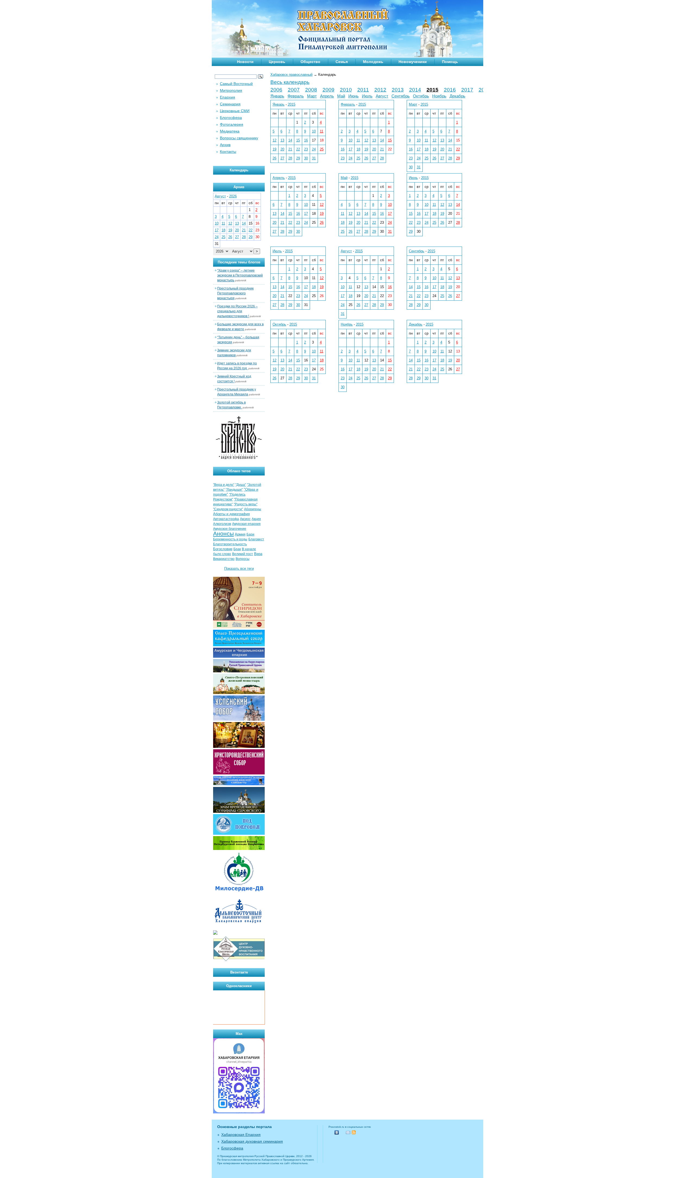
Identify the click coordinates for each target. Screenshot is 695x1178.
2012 (380, 90)
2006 (276, 90)
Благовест (256, 539)
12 (274, 140)
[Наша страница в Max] (239, 1112)
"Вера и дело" (223, 485)
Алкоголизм (222, 524)
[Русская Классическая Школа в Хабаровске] (239, 961)
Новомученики (413, 61)
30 (306, 158)
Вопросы (242, 559)
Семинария (230, 104)
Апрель (327, 96)
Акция (256, 519)
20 (282, 149)
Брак (237, 549)
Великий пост (242, 554)
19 (274, 149)
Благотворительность (230, 544)
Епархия (227, 97)
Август (382, 96)
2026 (233, 196)
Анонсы (223, 533)
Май (341, 96)
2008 (311, 90)
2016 (450, 90)
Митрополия (231, 90)
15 (298, 140)
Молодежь (373, 61)
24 (314, 149)
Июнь (353, 96)
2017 (467, 90)
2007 (294, 90)
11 (321, 131)
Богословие (222, 549)
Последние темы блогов (239, 262)
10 (314, 131)
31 (314, 158)
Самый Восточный (236, 83)
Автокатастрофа (226, 519)
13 (282, 140)
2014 (415, 90)
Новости (245, 61)
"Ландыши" (234, 490)
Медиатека (229, 131)
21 (290, 149)
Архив (225, 145)
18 (358, 149)
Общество (310, 61)
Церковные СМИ (234, 111)
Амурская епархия (246, 524)
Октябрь (421, 96)
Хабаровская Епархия (241, 1134)
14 (290, 140)
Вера (258, 554)
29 (298, 158)
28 (290, 158)
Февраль (296, 96)
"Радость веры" (245, 504)
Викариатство (224, 559)
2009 (328, 90)
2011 (363, 90)
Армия (240, 534)
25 (322, 149)
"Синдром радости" (228, 509)
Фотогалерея (231, 124)
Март (312, 96)
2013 (398, 90)
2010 (346, 90)
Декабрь (457, 96)
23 (306, 149)
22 (298, 149)
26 (274, 158)
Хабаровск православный (291, 75)
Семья (342, 61)
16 (306, 140)
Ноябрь (439, 96)
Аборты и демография (231, 514)
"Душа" (240, 485)
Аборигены (252, 509)
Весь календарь (289, 82)
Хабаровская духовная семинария (252, 1141)
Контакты (228, 151)
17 (350, 149)
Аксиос (245, 519)
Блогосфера (231, 117)
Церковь (277, 61)
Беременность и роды (230, 539)
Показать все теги (239, 568)
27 (282, 158)
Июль (367, 96)
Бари (250, 534)
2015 (432, 90)
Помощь (450, 61)
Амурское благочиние (229, 529)
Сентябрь (400, 96)
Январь (277, 96)
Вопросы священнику (239, 138)
